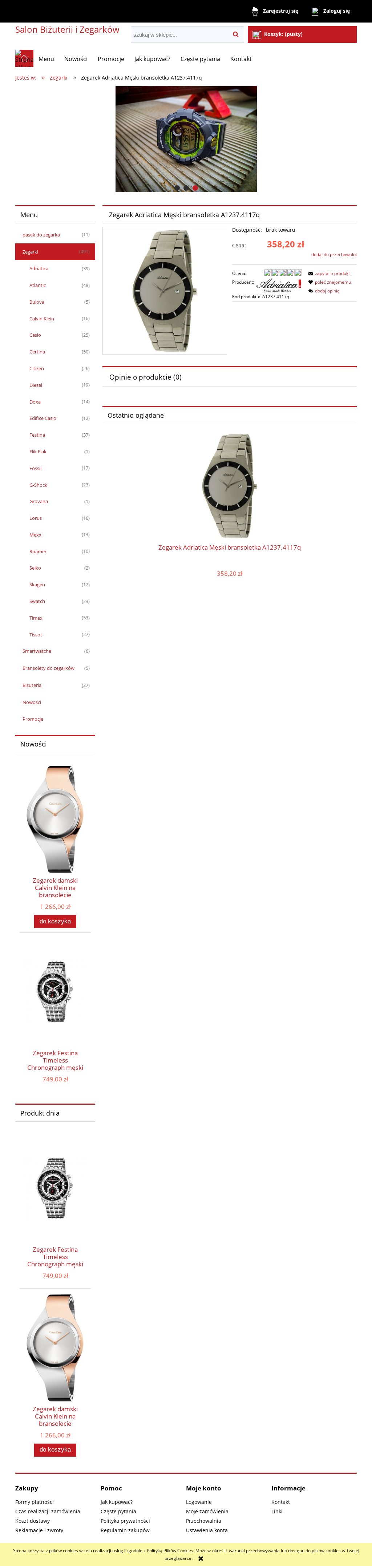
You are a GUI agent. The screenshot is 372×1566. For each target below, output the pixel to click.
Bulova (36, 302)
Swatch (37, 601)
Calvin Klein (41, 318)
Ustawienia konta (207, 1530)
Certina (37, 351)
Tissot (35, 634)
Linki (277, 1511)
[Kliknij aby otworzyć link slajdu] (186, 139)
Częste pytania (118, 1511)
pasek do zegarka (41, 234)
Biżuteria (32, 685)
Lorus (35, 518)
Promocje (33, 719)
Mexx (35, 534)
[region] (186, 139)
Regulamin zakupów (125, 1530)
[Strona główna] (24, 58)
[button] (328, 273)
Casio (35, 335)
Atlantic (37, 285)
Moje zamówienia (207, 1511)
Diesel (35, 385)
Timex (36, 618)
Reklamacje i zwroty (39, 1530)
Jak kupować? (117, 1501)
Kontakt (280, 1501)
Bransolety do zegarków (48, 668)
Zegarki (30, 251)
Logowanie (199, 1501)
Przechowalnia (203, 1520)
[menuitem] (46, 59)
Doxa (35, 401)
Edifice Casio (42, 418)
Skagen (37, 584)
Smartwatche (37, 651)
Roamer (37, 551)
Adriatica (38, 268)
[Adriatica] (279, 285)
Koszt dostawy (32, 1520)
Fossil (35, 468)
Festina (37, 435)
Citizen (36, 368)
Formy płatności (34, 1501)
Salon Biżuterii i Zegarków (67, 29)
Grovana (38, 501)
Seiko (35, 568)
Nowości (32, 702)
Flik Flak (37, 451)
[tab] (177, 188)
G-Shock (38, 485)
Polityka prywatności (125, 1520)
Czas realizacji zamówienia (47, 1511)
